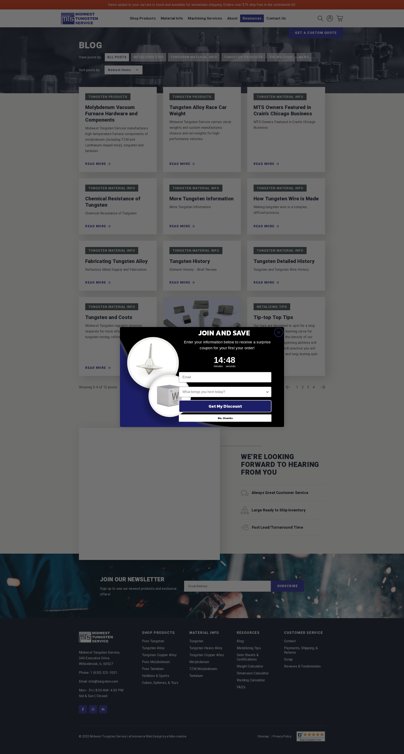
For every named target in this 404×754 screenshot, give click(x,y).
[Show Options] (267, 392)
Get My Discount (225, 406)
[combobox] (223, 392)
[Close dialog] (278, 332)
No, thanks (225, 418)
